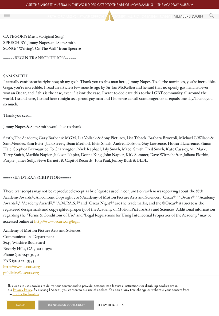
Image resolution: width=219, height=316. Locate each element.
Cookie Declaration (26, 294)
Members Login (188, 16)
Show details (107, 305)
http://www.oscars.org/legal (57, 221)
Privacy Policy (22, 290)
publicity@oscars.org (21, 272)
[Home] (109, 15)
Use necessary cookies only (66, 305)
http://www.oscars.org (21, 266)
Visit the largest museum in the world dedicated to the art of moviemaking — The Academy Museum (109, 4)
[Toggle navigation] (7, 16)
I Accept (21, 305)
